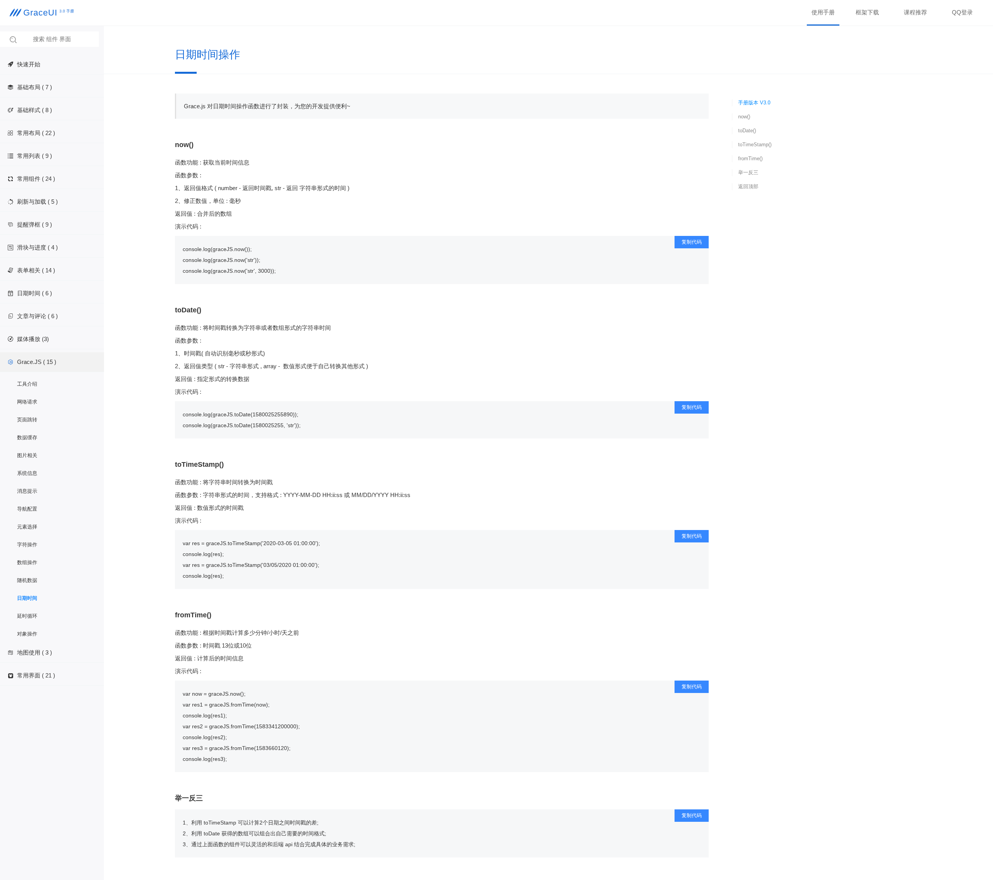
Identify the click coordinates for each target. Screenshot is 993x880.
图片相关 (27, 455)
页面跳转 (27, 420)
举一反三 (748, 172)
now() (744, 117)
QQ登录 (962, 12)
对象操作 (27, 634)
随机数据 (27, 580)
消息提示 (27, 491)
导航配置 (27, 509)
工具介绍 (27, 384)
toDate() (747, 130)
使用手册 (823, 12)
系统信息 (27, 473)
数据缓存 (27, 437)
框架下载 (867, 12)
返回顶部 (748, 186)
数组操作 (27, 562)
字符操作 (27, 544)
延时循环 (27, 616)
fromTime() (750, 158)
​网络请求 (27, 402)
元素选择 (27, 527)
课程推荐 (915, 12)
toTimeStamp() (755, 144)
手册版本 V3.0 (754, 103)
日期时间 (27, 598)
